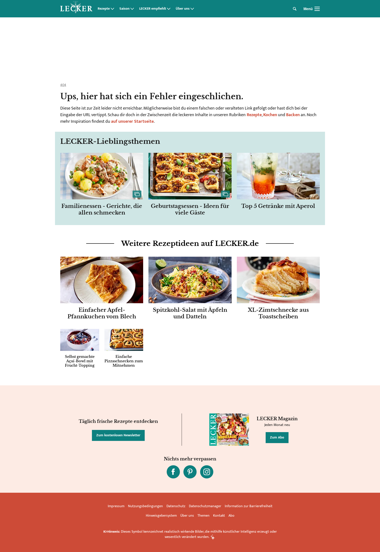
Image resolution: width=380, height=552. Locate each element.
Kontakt (219, 516)
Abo (231, 516)
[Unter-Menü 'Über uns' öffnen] (192, 8)
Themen (203, 516)
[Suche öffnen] (294, 8)
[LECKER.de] (76, 9)
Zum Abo (277, 437)
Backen (293, 115)
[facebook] (173, 471)
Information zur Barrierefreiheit (248, 506)
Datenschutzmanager (205, 506)
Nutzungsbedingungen (145, 506)
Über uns (183, 9)
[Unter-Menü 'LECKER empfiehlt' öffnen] (168, 8)
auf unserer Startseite (132, 121)
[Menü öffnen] (317, 8)
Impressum (116, 506)
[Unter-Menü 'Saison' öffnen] (132, 8)
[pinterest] (190, 471)
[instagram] (206, 471)
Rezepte (104, 9)
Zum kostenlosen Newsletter (118, 435)
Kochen (270, 115)
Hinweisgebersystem (161, 516)
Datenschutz (175, 506)
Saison (124, 9)
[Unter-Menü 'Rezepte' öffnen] (112, 8)
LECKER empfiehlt (152, 9)
